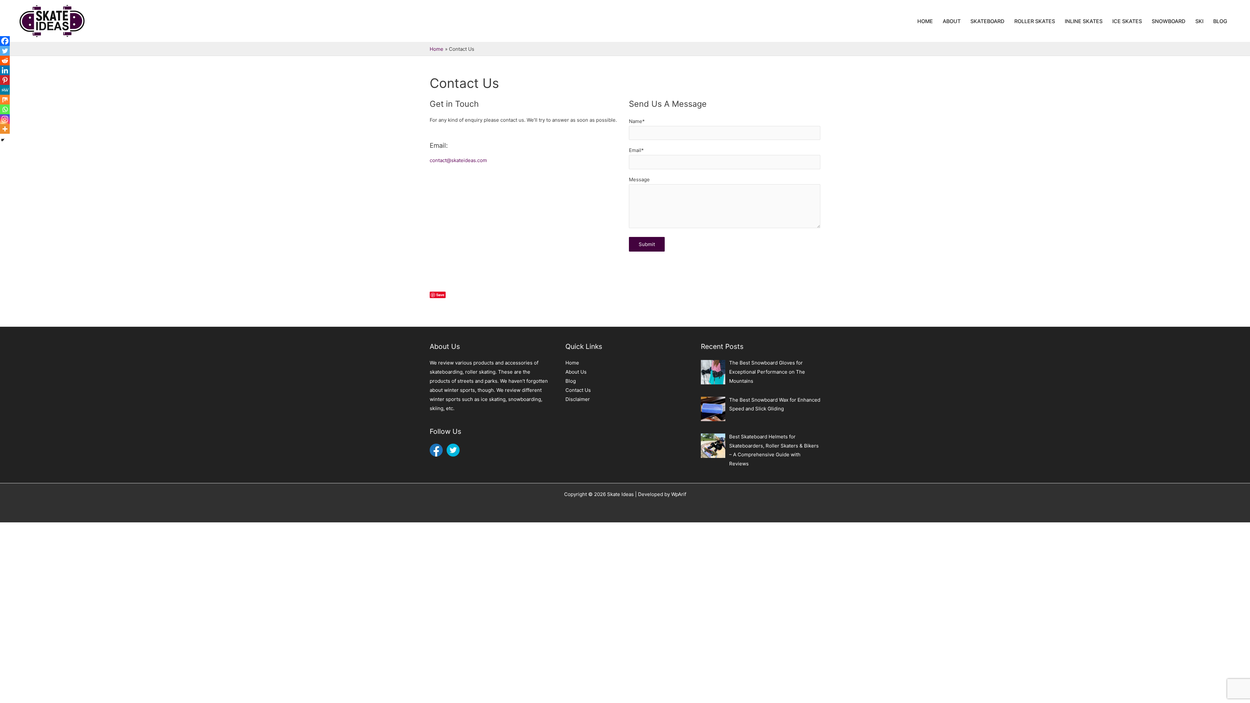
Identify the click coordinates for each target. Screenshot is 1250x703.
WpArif (678, 494)
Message (639, 179)
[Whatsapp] (5, 109)
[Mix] (5, 99)
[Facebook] (5, 41)
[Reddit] (5, 60)
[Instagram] (5, 119)
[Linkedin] (5, 70)
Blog (570, 381)
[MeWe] (5, 90)
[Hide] (2, 140)
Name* (637, 121)
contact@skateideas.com (458, 160)
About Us (576, 372)
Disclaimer (577, 399)
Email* (636, 150)
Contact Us (578, 390)
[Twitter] (5, 51)
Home (572, 363)
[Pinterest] (5, 80)
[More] (5, 129)
